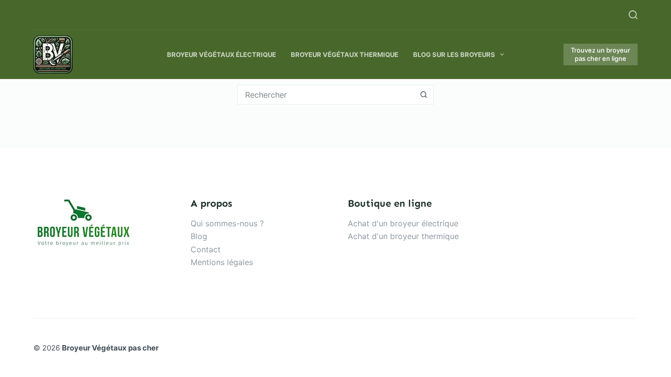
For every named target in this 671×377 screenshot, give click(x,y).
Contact (206, 249)
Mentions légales (222, 262)
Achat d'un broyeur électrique (403, 223)
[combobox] (326, 95)
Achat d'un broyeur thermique (403, 236)
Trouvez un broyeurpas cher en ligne (600, 54)
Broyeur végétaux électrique (221, 54)
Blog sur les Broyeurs (454, 54)
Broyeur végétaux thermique (344, 54)
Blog (199, 236)
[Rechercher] (633, 14)
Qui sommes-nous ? (227, 223)
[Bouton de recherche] (424, 94)
